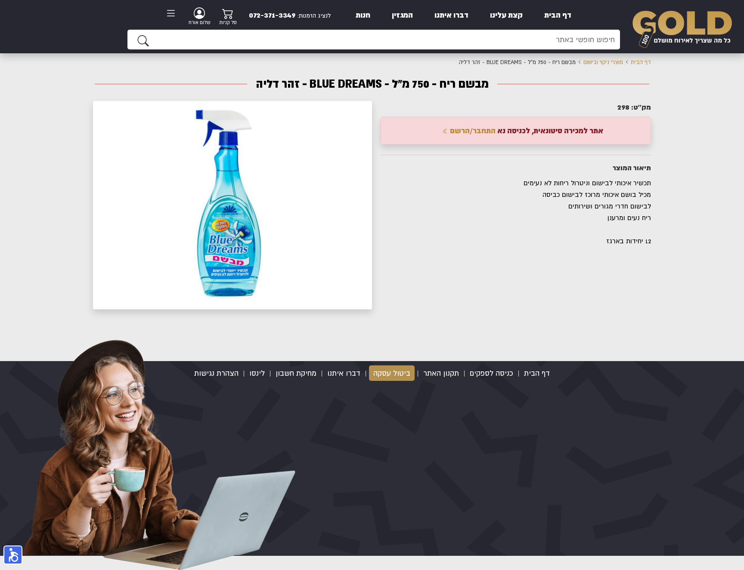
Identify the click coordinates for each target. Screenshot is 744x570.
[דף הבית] (682, 26)
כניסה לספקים (491, 373)
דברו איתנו (451, 14)
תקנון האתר (441, 373)
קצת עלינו (506, 14)
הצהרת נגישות (216, 373)
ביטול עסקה (391, 373)
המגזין (402, 14)
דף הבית (557, 14)
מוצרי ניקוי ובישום (603, 62)
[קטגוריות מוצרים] (173, 14)
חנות (363, 14)
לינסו (257, 373)
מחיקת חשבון (296, 373)
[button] (364, 108)
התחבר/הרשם (472, 130)
